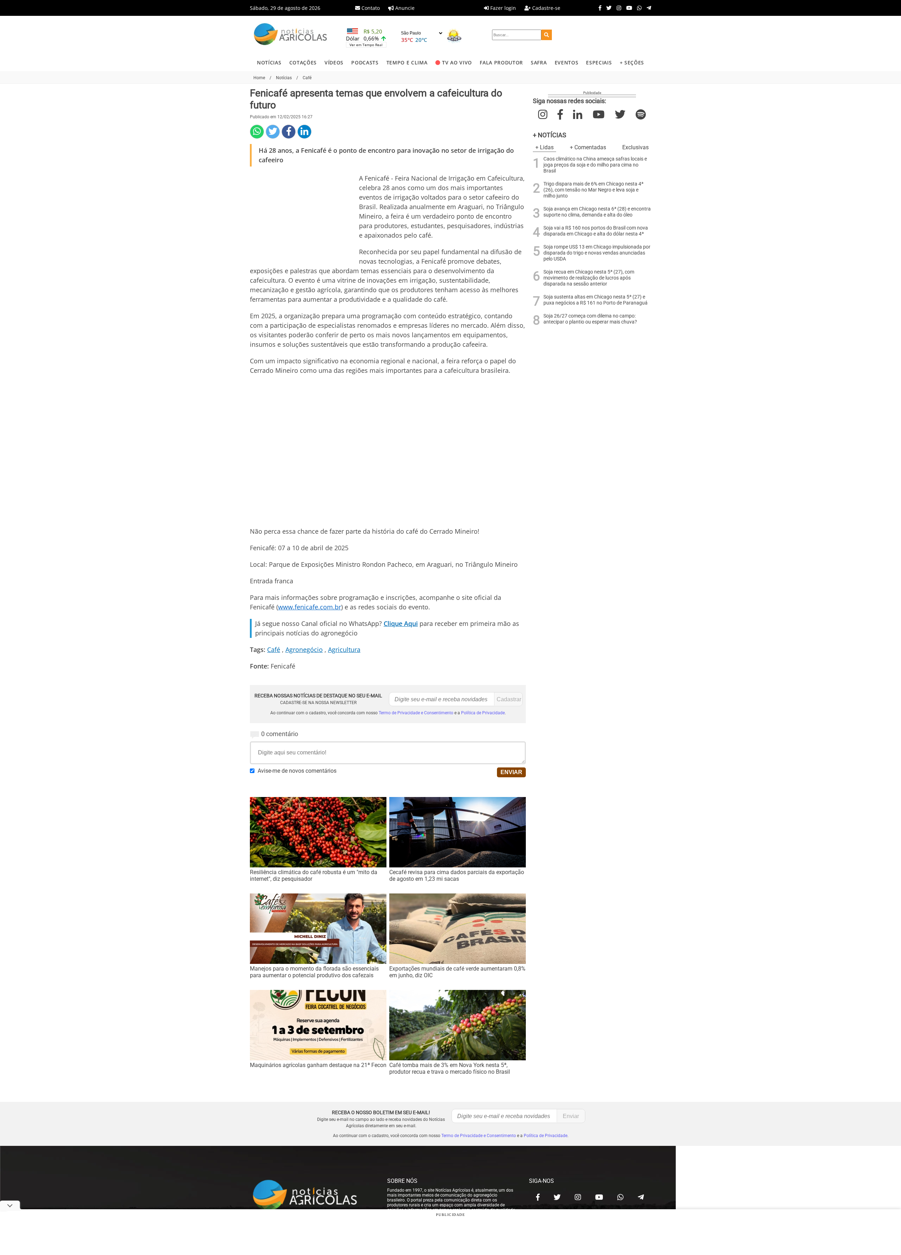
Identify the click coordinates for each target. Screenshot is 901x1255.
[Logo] (290, 35)
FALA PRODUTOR (501, 62)
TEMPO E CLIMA (407, 62)
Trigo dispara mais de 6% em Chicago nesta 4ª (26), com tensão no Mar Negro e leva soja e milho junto (593, 190)
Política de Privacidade (483, 712)
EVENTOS (567, 62)
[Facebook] (598, 7)
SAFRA (539, 62)
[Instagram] (617, 7)
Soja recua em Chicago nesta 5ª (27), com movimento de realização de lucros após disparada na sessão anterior (588, 278)
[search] (546, 35)
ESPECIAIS (599, 62)
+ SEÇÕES (632, 62)
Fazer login (502, 8)
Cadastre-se (545, 8)
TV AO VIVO (457, 62)
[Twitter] (607, 7)
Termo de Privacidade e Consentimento (416, 712)
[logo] (311, 1195)
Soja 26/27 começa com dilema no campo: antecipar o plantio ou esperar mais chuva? (590, 319)
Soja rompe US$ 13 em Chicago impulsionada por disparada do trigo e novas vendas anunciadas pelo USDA (596, 253)
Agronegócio (304, 649)
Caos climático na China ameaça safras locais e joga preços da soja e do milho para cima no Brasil (595, 165)
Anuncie (404, 8)
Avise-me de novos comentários (297, 770)
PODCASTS (364, 62)
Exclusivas (635, 147)
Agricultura (344, 649)
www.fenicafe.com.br (309, 607)
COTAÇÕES (303, 62)
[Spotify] (641, 114)
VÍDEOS (334, 62)
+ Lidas (544, 147)
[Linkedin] (304, 132)
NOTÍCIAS (269, 62)
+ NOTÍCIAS (549, 135)
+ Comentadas (588, 147)
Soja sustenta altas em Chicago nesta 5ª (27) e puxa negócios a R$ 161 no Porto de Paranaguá (595, 300)
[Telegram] (647, 7)
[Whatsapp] (638, 7)
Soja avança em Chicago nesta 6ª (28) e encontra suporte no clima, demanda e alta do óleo (597, 212)
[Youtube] (627, 7)
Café (273, 649)
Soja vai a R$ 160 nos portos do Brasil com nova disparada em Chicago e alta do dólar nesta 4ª (595, 231)
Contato (370, 8)
